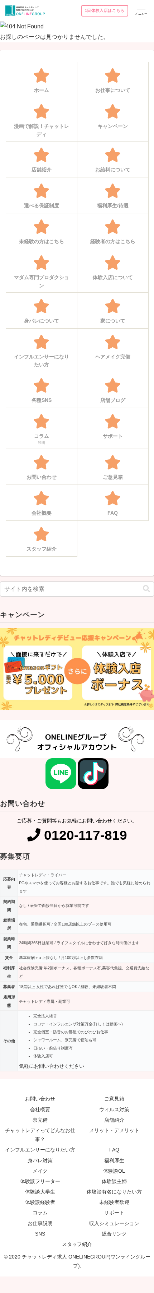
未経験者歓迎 (114, 1202)
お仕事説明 (40, 1223)
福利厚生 (114, 1160)
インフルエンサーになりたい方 (40, 1150)
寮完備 (40, 1120)
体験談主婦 (114, 1181)
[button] (146, 589)
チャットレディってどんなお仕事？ (40, 1134)
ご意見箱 (114, 1099)
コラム (40, 1212)
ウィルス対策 (114, 1109)
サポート (114, 1212)
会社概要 (40, 1109)
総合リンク (114, 1234)
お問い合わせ (40, 1099)
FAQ (114, 1150)
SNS (40, 1234)
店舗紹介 (114, 1120)
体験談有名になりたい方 (114, 1192)
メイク (40, 1171)
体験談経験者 (40, 1202)
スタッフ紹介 (77, 1244)
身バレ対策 (40, 1160)
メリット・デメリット (114, 1130)
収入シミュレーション (114, 1223)
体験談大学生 (40, 1192)
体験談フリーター (40, 1181)
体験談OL (114, 1171)
